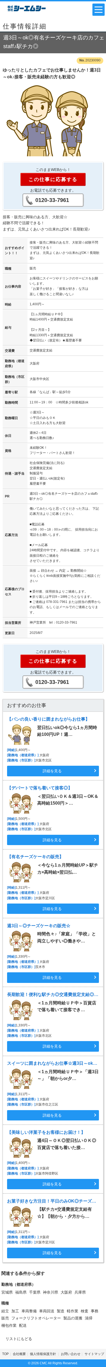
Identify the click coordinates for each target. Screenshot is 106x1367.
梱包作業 (9, 1325)
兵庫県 (80, 1292)
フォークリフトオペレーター (36, 1318)
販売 (5, 1318)
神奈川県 (50, 1292)
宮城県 (7, 1292)
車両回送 (46, 1311)
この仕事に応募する (53, 179)
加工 (15, 1311)
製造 (60, 1311)
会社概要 (19, 1354)
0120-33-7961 (52, 200)
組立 (5, 1311)
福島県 (21, 1292)
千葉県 (34, 1292)
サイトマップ (94, 1354)
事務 (94, 1311)
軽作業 (72, 1311)
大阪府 (66, 1292)
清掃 (88, 1318)
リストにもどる (18, 1339)
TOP (5, 1354)
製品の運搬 (72, 1318)
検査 (84, 1311)
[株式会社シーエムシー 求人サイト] (27, 8)
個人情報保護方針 (43, 1354)
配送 (23, 1325)
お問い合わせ (70, 1354)
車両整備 (29, 1311)
